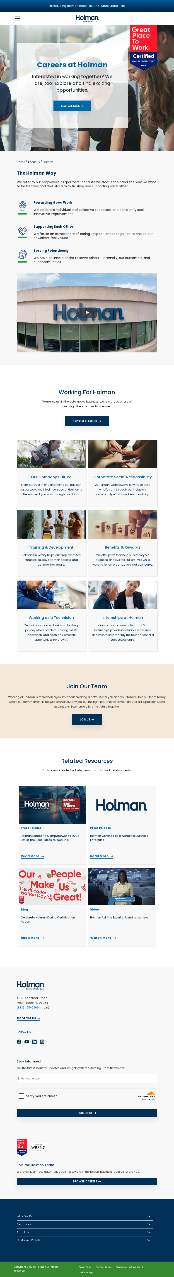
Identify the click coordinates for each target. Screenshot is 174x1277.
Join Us (85, 719)
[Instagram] (42, 1042)
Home (21, 162)
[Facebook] (19, 1042)
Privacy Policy (85, 1267)
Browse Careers (85, 1181)
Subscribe (85, 1113)
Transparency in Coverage (128, 1267)
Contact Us (26, 1018)
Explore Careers (85, 421)
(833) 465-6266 (28, 1007)
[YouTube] (26, 1042)
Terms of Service (103, 1267)
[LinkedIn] (34, 1042)
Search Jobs (70, 105)
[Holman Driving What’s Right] (87, 18)
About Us (34, 162)
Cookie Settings (86, 1272)
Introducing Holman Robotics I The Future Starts (87, 6)
